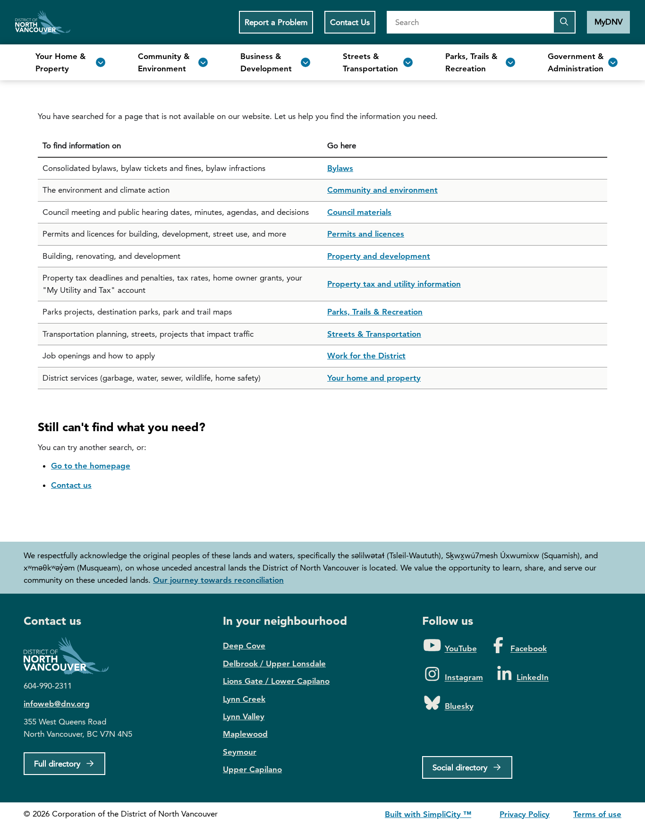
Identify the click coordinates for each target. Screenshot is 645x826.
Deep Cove (244, 645)
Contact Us (350, 22)
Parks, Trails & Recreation (375, 311)
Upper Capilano (252, 769)
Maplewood (245, 734)
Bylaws (340, 168)
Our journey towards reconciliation (218, 580)
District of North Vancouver (71, 655)
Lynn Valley (243, 716)
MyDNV (608, 21)
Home (42, 22)
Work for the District (366, 355)
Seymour (239, 752)
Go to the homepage (90, 465)
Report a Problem (276, 22)
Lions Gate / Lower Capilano (276, 681)
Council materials (359, 212)
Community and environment (382, 190)
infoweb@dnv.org (57, 703)
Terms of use (597, 814)
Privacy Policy (525, 814)
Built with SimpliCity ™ (428, 814)
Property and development (378, 256)
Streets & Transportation (374, 334)
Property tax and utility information (394, 284)
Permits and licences (365, 233)
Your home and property (374, 378)
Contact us (71, 485)
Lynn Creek (244, 699)
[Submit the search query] (564, 22)
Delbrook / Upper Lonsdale (274, 663)
